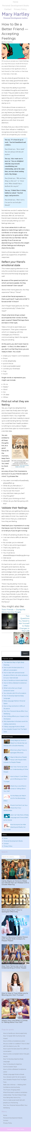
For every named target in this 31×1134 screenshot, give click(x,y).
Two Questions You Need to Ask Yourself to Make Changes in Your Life (23, 623)
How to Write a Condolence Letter (14, 1041)
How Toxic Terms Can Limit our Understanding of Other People (14, 967)
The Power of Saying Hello (11, 1090)
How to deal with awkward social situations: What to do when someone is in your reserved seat (16, 675)
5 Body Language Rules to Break (14, 726)
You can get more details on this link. (22, 466)
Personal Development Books (15, 5)
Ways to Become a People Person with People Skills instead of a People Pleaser (15, 939)
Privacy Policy (20, 9)
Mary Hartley (15, 14)
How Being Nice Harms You (12, 1097)
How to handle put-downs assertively (15, 680)
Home (15, 1)
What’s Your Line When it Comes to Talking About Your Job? (15, 1021)
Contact (7, 9)
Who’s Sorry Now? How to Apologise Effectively (12, 911)
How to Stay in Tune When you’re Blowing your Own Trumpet (15, 994)
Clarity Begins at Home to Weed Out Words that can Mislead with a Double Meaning (15, 882)
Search (25, 653)
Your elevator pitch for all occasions (15, 693)
